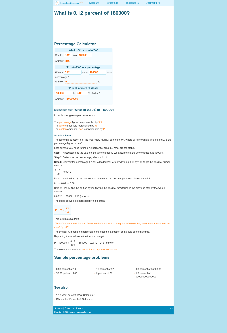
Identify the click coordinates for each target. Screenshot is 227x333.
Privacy (79, 308)
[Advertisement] (143, 69)
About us (59, 308)
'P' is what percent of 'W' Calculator (75, 295)
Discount (94, 2)
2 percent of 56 (104, 273)
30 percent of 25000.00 (148, 269)
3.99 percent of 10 (66, 269)
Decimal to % (153, 2)
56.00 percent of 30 (66, 273)
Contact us (69, 308)
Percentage (112, 2)
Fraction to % (132, 2)
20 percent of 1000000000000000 (145, 274)
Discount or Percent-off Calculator (74, 299)
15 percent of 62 (105, 269)
